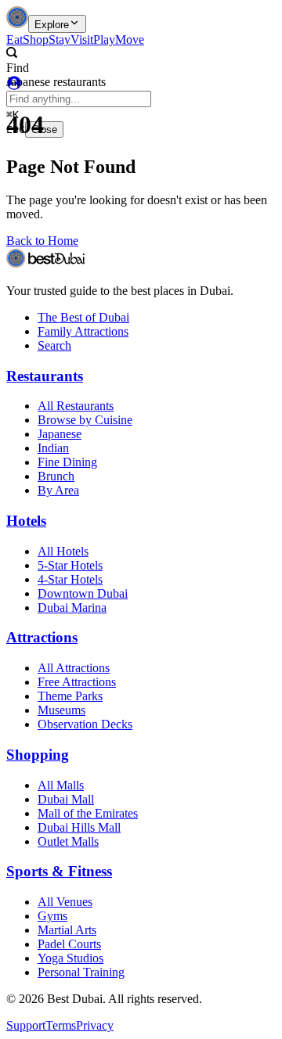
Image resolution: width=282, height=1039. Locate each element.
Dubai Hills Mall (79, 827)
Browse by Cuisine (85, 419)
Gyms (52, 915)
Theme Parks (70, 696)
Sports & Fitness (59, 871)
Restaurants (44, 376)
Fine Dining (67, 462)
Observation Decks (85, 724)
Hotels (26, 520)
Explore (51, 25)
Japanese (59, 433)
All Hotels (63, 551)
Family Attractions (83, 331)
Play (104, 39)
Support (25, 1025)
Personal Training (81, 972)
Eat (14, 39)
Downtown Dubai (83, 593)
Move (129, 39)
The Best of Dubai (83, 317)
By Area (58, 490)
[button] (122, 61)
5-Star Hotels (70, 565)
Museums (61, 710)
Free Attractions (77, 681)
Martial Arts (67, 930)
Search (54, 345)
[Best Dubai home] (17, 24)
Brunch (56, 476)
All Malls (61, 785)
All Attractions (74, 667)
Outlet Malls (68, 841)
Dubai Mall (66, 799)
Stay (59, 39)
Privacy (95, 1025)
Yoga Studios (70, 958)
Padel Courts (69, 944)
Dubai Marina (72, 607)
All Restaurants (76, 405)
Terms (60, 1025)
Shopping (37, 754)
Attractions (42, 637)
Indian (53, 448)
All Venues (65, 901)
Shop (36, 39)
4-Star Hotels (70, 579)
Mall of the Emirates (88, 813)
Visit (81, 39)
